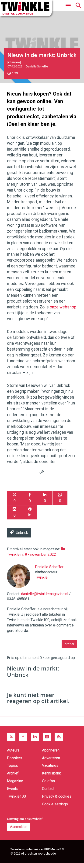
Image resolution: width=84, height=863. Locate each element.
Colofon (48, 781)
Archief (13, 773)
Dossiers (14, 758)
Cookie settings (55, 804)
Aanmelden (18, 827)
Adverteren (51, 758)
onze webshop (63, 307)
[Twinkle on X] (11, 737)
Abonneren (51, 750)
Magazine (15, 781)
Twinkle (41, 577)
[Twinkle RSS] (59, 737)
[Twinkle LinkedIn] (35, 737)
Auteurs (13, 750)
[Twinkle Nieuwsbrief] (47, 737)
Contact (48, 788)
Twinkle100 (16, 796)
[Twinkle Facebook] (23, 737)
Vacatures (50, 765)
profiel (69, 644)
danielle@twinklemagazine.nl (44, 594)
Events (12, 788)
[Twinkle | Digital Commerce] (26, 8)
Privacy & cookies (56, 796)
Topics (12, 765)
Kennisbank (51, 773)
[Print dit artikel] (29, 512)
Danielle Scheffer (37, 66)
